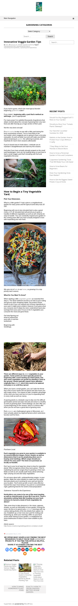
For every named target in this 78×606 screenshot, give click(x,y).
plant (27, 374)
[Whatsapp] (35, 549)
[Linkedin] (19, 549)
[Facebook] (7, 549)
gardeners (15, 110)
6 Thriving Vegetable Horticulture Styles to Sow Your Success (38, 577)
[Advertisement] (16, 63)
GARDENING (40, 539)
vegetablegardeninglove (23, 46)
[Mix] (31, 549)
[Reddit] (15, 549)
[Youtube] (39, 549)
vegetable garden (25, 299)
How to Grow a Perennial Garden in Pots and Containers (61, 154)
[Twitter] (11, 549)
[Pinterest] (23, 549)
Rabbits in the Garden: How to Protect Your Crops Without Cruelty (61, 139)
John (7, 45)
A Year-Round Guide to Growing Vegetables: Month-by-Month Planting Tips (25, 576)
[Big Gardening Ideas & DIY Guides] (39, 10)
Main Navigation (10, 18)
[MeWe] (27, 549)
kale (16, 289)
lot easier (11, 131)
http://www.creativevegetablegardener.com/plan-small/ (23, 526)
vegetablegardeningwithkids (12, 47)
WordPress (28, 604)
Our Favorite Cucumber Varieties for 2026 (58, 132)
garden (20, 139)
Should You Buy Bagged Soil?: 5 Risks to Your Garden (61, 118)
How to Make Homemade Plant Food (16, 588)
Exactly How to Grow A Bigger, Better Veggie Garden (33, 589)
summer (29, 509)
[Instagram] (43, 549)
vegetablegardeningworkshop (28, 47)
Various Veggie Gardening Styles (10, 569)
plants (17, 383)
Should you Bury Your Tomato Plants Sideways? (61, 125)
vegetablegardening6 (10, 46)
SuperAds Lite (9, 604)
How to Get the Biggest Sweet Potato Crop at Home (61, 180)
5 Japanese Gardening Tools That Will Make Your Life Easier (61, 161)
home (24, 289)
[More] (25, 553)
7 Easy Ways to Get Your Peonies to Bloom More (59, 147)
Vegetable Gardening (28, 45)
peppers (10, 411)
